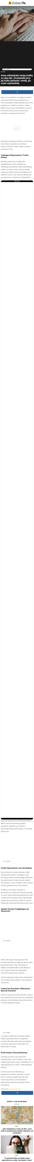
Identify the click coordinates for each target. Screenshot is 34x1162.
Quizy (16, 1126)
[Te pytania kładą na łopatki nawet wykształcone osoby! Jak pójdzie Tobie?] (17, 1144)
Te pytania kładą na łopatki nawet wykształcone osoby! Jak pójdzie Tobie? (17, 1159)
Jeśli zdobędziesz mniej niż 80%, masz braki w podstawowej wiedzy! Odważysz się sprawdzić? (17, 1131)
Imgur (14, 1089)
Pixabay (10, 1089)
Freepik (19, 1089)
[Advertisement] (17, 56)
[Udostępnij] (17, 92)
